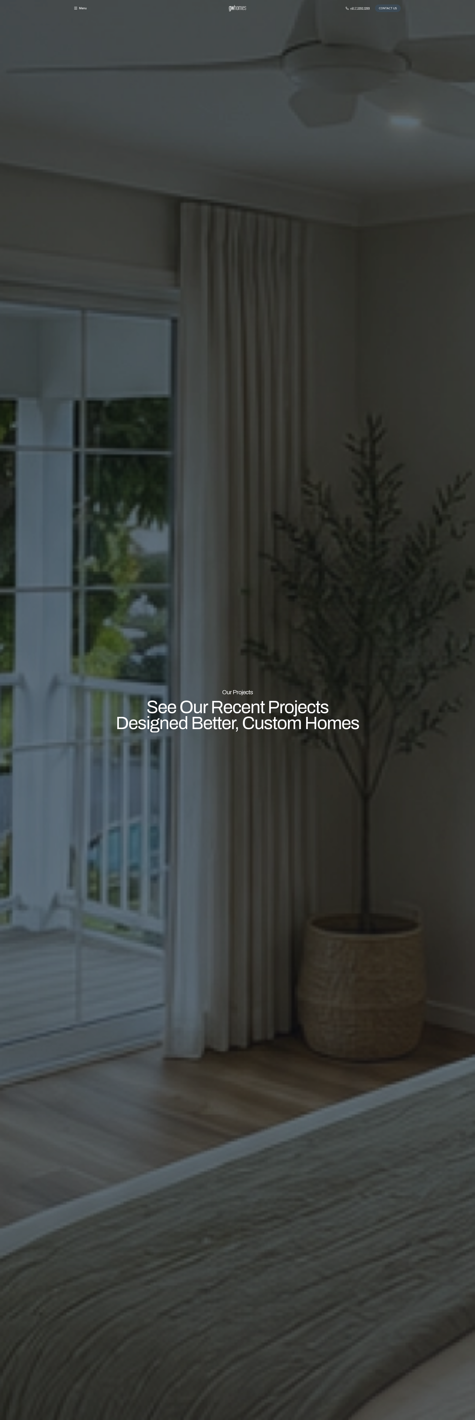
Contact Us (388, 8)
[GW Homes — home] (237, 8)
